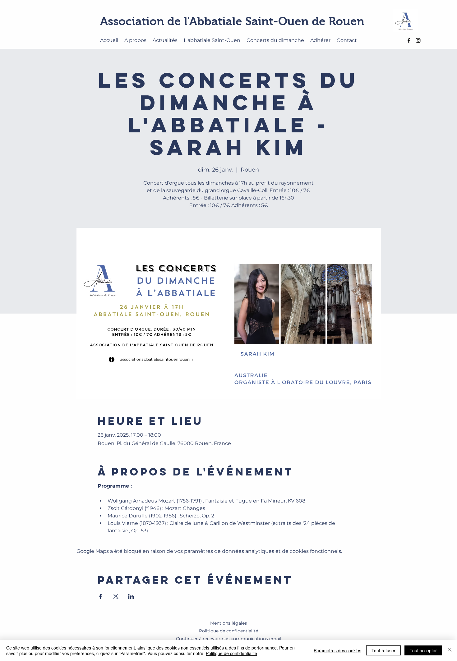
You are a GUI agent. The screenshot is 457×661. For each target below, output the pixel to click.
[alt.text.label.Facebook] (409, 40)
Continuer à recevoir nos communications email (228, 638)
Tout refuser (383, 650)
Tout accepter (423, 650)
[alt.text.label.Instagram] (418, 40)
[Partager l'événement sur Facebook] (101, 596)
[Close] (449, 650)
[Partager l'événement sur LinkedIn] (131, 596)
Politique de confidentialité (231, 653)
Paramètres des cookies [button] (337, 650)
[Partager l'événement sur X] (116, 596)
